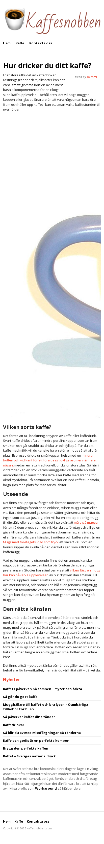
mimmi (92, 77)
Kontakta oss (40, 43)
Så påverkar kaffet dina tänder (29, 717)
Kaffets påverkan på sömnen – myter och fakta (42, 689)
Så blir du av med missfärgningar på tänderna (42, 732)
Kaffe (20, 43)
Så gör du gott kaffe (20, 696)
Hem (7, 43)
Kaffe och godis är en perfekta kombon (36, 740)
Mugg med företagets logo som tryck (31, 542)
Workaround (46, 788)
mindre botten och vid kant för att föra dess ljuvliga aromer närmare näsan (49, 460)
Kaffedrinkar (13, 725)
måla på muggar (86, 522)
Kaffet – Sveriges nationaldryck (29, 756)
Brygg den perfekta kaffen (25, 748)
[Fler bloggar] (52, 20)
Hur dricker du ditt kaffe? (47, 65)
